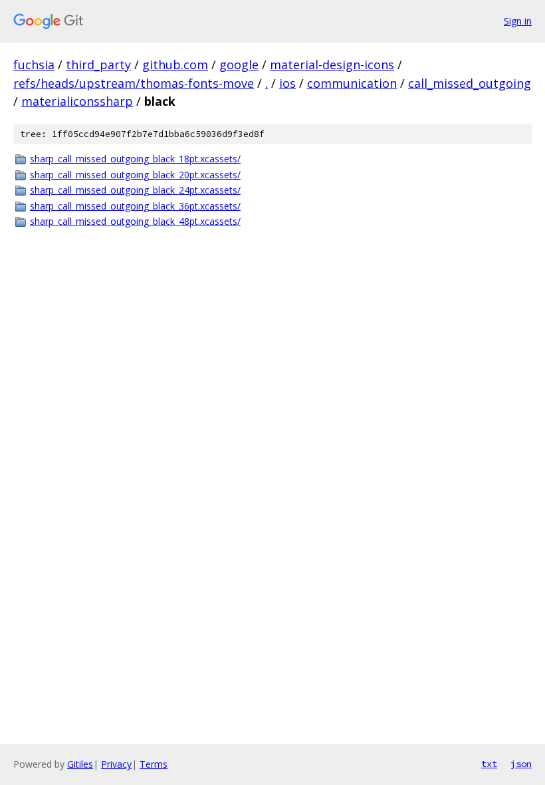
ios (287, 83)
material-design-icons (332, 65)
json (521, 764)
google (239, 65)
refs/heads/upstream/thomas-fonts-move (133, 83)
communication (352, 83)
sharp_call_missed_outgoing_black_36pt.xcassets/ (135, 206)
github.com (175, 65)
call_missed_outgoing (469, 83)
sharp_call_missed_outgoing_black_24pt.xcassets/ (135, 190)
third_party (98, 65)
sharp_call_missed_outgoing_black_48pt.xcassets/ (135, 221)
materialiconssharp (77, 101)
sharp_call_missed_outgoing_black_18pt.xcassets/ (135, 158)
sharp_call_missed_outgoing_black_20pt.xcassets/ (135, 174)
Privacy (116, 764)
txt (489, 764)
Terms (153, 764)
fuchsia (33, 65)
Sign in (518, 21)
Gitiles (80, 764)
